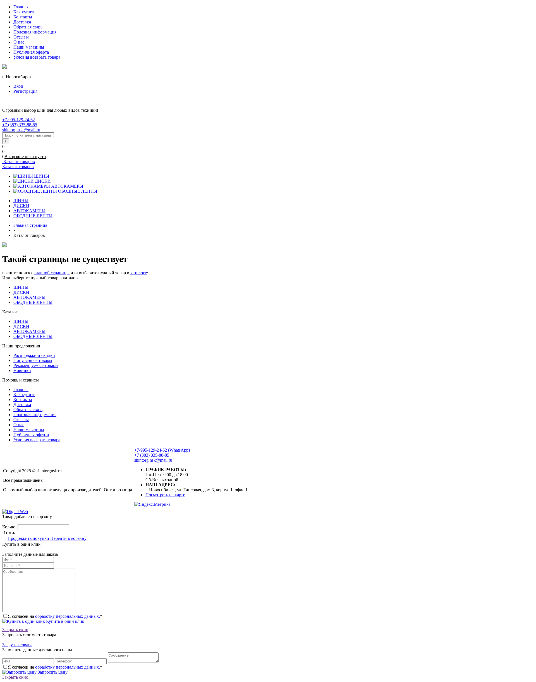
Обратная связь (27, 27)
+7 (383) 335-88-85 (19, 124)
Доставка (22, 22)
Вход (18, 86)
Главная (20, 6)
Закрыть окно (15, 629)
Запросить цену (52, 672)
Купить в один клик (64, 621)
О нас (18, 42)
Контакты (22, 17)
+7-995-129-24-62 (18, 119)
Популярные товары (32, 360)
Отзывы (21, 37)
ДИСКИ (43, 181)
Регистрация (25, 91)
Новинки (22, 370)
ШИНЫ (41, 176)
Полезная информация (34, 32)
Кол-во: (10, 526)
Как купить (24, 11)
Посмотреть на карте (165, 494)
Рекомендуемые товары (35, 365)
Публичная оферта (31, 52)
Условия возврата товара (36, 57)
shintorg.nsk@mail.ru (21, 129)
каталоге (138, 272)
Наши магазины (28, 47)
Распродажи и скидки (34, 355)
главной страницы (52, 272)
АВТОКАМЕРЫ (67, 186)
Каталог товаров (18, 161)
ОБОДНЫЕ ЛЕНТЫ (77, 191)
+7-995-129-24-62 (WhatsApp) (162, 450)
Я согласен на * (55, 616)
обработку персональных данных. (67, 616)
